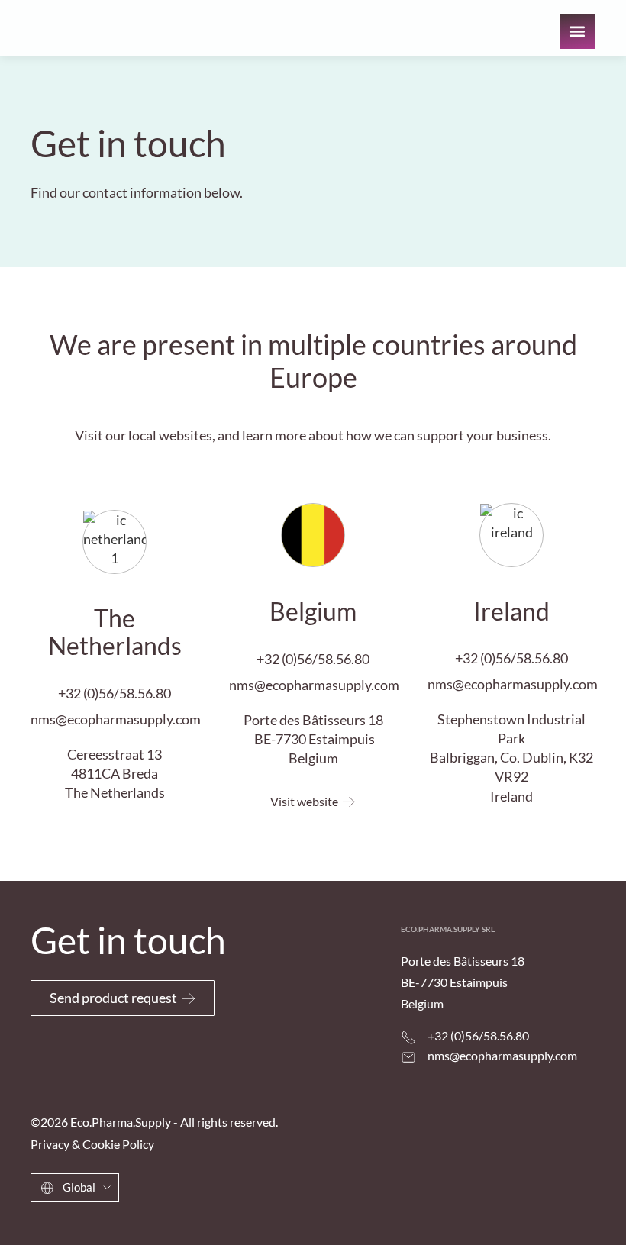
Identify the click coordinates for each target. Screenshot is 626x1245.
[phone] (408, 1037)
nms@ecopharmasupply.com (116, 719)
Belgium (313, 611)
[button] (577, 31)
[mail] (408, 1057)
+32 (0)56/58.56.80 (114, 693)
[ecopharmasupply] (363, 1185)
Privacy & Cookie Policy (92, 1144)
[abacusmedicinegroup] (508, 1192)
